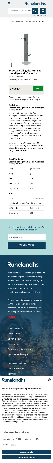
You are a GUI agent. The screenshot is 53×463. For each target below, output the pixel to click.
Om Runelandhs (16, 368)
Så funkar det (14, 339)
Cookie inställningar (18, 354)
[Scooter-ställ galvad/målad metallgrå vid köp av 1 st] (27, 49)
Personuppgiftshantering (20, 349)
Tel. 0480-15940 (39, 16)
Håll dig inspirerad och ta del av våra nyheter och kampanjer (26, 228)
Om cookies (13, 344)
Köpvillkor (12, 373)
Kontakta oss (14, 333)
